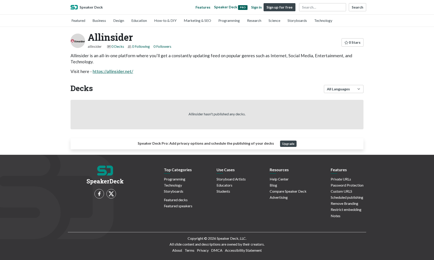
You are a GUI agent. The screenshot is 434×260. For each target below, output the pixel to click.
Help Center (279, 179)
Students (223, 191)
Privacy (203, 250)
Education (139, 20)
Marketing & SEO (197, 20)
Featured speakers (178, 206)
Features (203, 7)
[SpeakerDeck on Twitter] (111, 193)
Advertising (279, 197)
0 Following (141, 46)
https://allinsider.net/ (113, 71)
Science (274, 20)
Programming (229, 20)
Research (254, 20)
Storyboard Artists (231, 179)
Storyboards (297, 20)
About (177, 250)
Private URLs (341, 179)
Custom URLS (341, 191)
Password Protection (347, 185)
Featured (78, 20)
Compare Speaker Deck (288, 191)
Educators (224, 185)
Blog (273, 185)
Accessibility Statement (243, 250)
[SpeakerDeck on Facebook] (99, 193)
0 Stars (354, 42)
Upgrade (288, 144)
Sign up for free (279, 7)
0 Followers (162, 46)
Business (99, 20)
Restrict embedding (346, 209)
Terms (189, 250)
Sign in (256, 7)
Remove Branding (344, 203)
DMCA (216, 250)
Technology (323, 20)
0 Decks (117, 46)
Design (118, 20)
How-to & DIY (165, 20)
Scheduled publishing (347, 197)
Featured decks (176, 200)
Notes (335, 216)
